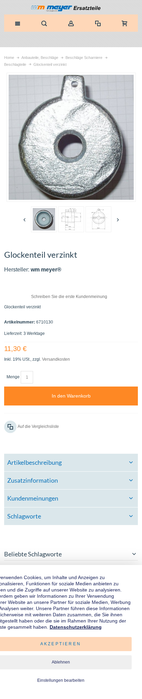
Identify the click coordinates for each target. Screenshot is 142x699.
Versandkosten (56, 359)
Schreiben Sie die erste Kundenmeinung (69, 296)
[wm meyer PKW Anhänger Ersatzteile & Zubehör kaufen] (71, 9)
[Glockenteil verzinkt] (44, 219)
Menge (13, 376)
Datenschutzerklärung (76, 627)
